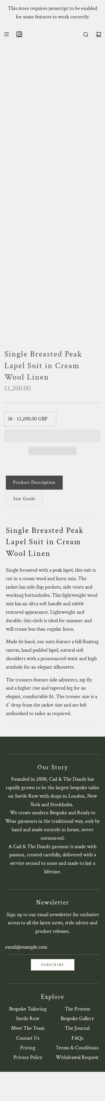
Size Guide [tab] (24, 499)
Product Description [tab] (34, 482)
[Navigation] (6, 34)
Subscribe (52, 965)
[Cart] (98, 34)
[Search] (85, 34)
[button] (52, 435)
